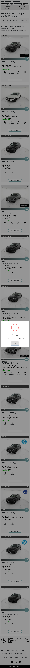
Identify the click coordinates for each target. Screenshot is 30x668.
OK (15, 343)
